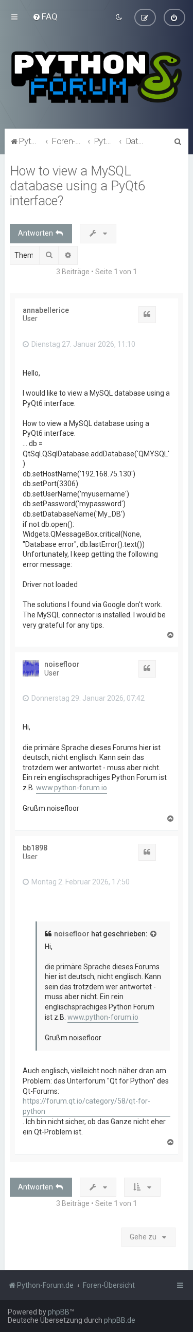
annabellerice (46, 310)
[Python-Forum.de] (96, 77)
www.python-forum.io (71, 788)
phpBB (58, 1312)
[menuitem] (45, 16)
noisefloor (62, 664)
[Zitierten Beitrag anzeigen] (154, 934)
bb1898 (35, 848)
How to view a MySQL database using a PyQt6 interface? (77, 186)
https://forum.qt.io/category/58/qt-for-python (86, 1106)
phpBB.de (119, 1320)
